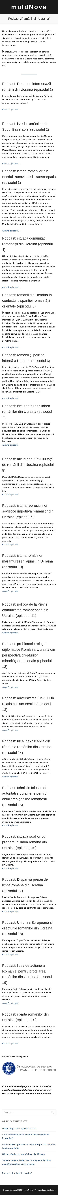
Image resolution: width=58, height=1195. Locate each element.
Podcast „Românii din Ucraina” (17, 1173)
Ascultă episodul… (11, 109)
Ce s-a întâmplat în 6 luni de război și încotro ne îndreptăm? (25, 1136)
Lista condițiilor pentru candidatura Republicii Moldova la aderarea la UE (28, 1146)
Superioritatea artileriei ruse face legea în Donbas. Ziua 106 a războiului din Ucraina (26, 1162)
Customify (51, 1190)
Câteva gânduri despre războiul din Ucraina (23, 1154)
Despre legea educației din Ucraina (19, 1128)
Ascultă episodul (10, 445)
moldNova (29, 7)
